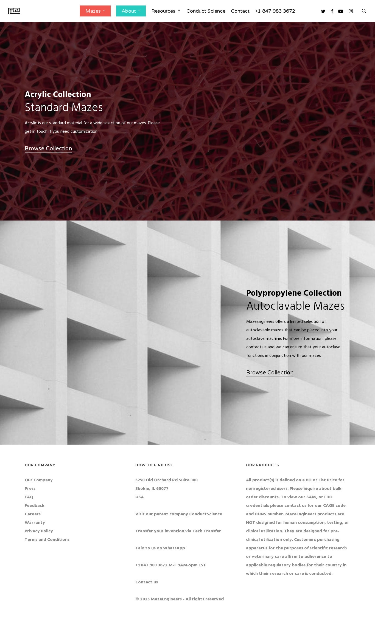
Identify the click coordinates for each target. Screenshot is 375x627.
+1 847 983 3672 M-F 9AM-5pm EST (170, 565)
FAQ (29, 497)
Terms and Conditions (47, 539)
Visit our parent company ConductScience (178, 514)
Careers (33, 514)
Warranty (35, 522)
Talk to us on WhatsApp (160, 548)
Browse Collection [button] (48, 148)
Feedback (34, 505)
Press (30, 488)
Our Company (39, 480)
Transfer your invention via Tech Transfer (178, 531)
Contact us (146, 582)
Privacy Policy (39, 531)
